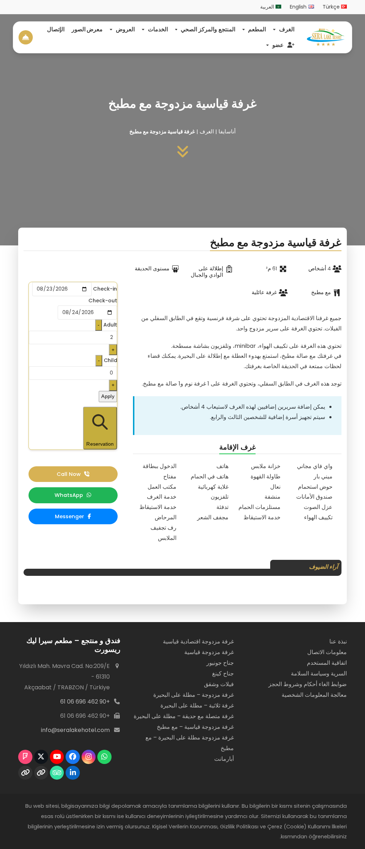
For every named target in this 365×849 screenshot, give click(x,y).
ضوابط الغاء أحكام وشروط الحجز (307, 684)
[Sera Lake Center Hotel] (326, 37)
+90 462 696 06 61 (85, 701)
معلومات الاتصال (327, 652)
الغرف (207, 131)
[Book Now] (26, 37)
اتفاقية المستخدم (327, 663)
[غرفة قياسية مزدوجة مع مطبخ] (182, 151)
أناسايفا (227, 131)
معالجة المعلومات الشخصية (314, 695)
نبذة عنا (338, 641)
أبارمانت (224, 759)
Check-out (103, 300)
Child (110, 360)
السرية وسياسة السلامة (319, 673)
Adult (110, 324)
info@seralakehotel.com (75, 730)
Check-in (105, 289)
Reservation (100, 443)
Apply (108, 396)
